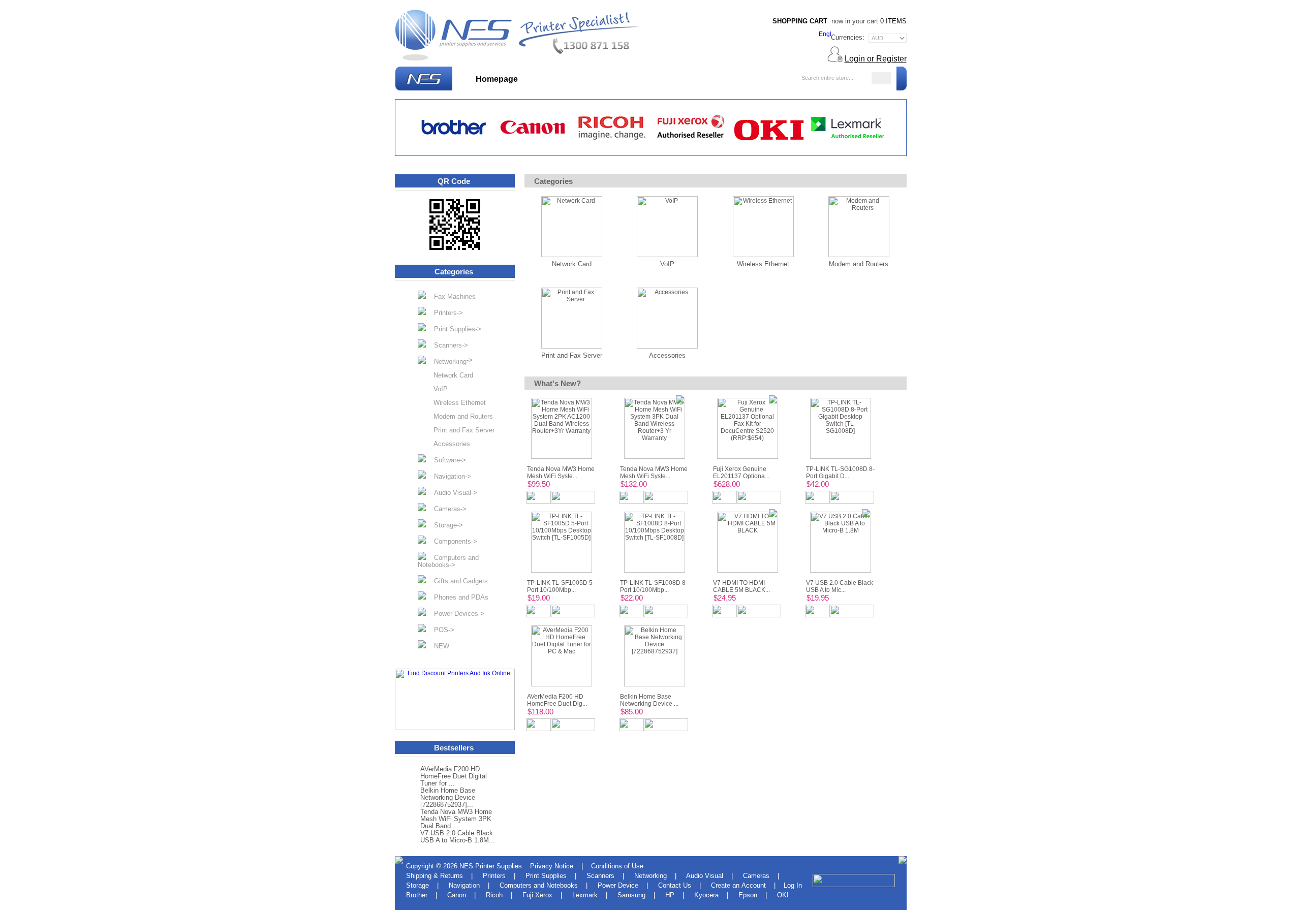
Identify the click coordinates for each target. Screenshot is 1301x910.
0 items (893, 21)
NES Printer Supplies (490, 866)
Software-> (446, 460)
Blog (780, 79)
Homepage (497, 79)
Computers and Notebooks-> (448, 561)
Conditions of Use (617, 866)
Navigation (464, 885)
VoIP (436, 389)
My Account (665, 79)
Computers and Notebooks (539, 885)
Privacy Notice (551, 866)
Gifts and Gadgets (457, 581)
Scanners (600, 876)
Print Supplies (546, 876)
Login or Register (876, 58)
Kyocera (706, 895)
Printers (494, 876)
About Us (719, 79)
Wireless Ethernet (455, 402)
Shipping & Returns (434, 876)
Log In (793, 885)
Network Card (449, 375)
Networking (650, 876)
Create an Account (738, 885)
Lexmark (585, 895)
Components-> (451, 541)
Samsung (631, 895)
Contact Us (674, 885)
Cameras (756, 876)
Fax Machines (451, 296)
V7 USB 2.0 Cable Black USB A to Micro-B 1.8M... (457, 837)
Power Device (618, 885)
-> (449, 360)
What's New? (557, 79)
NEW (437, 646)
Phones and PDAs (457, 597)
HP (669, 895)
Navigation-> (448, 476)
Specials (612, 79)
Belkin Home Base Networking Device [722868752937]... (447, 797)
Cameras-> (446, 509)
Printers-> (444, 313)
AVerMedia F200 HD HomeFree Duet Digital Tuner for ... (453, 776)
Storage (417, 885)
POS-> (440, 630)
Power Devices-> (455, 613)
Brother (416, 895)
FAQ (755, 79)
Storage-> (444, 525)
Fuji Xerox (537, 895)
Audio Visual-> (451, 492)
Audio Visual (704, 876)
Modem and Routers (459, 416)
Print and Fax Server (459, 430)
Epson (747, 895)
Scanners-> (447, 345)
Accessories (447, 444)
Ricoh (494, 895)
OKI (783, 895)
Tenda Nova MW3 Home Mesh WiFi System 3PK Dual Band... (456, 819)
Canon (456, 895)
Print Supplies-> (453, 329)
